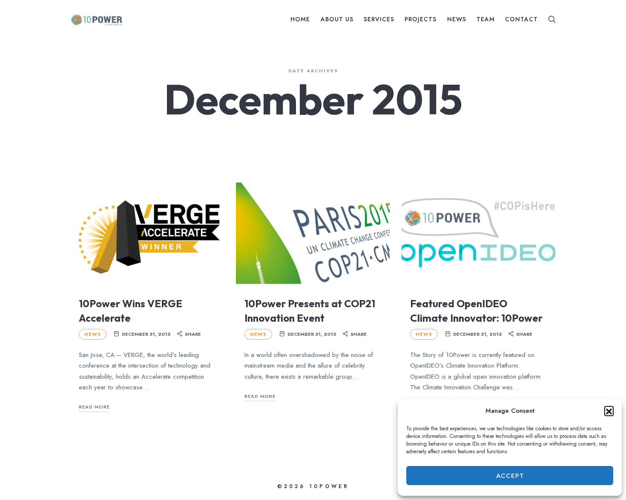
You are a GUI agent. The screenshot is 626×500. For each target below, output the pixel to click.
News (92, 334)
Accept (510, 475)
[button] (609, 410)
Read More (94, 406)
